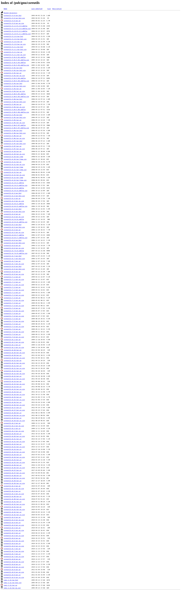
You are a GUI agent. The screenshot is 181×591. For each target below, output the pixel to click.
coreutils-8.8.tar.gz (12, 559)
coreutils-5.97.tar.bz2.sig (15, 143)
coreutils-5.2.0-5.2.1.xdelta (15, 31)
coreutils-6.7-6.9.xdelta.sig (15, 253)
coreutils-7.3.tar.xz (12, 303)
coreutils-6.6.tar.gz (12, 245)
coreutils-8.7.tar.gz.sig (14, 551)
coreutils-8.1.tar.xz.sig (14, 347)
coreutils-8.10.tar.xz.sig (14, 358)
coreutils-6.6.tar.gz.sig (14, 248)
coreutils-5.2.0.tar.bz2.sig (15, 39)
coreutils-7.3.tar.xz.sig (14, 305)
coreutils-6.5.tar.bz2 (12, 224)
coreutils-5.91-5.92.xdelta (15, 57)
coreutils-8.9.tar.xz (12, 575)
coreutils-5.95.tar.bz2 (13, 115)
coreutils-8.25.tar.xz (12, 460)
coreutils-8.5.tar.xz (12, 533)
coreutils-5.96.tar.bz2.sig (15, 133)
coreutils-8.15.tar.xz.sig (14, 400)
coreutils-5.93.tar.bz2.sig (15, 86)
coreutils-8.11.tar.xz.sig (14, 368)
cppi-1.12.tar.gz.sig (12, 588)
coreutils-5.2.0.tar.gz (13, 41)
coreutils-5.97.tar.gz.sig (14, 149)
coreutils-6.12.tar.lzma (13, 177)
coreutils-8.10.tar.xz (12, 355)
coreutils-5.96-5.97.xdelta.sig (16, 128)
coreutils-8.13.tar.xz (12, 386)
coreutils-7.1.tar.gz (12, 277)
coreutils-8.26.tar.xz (12, 465)
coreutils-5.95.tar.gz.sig (14, 122)
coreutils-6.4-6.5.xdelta (14, 203)
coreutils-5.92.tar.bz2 (13, 68)
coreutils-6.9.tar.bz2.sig (14, 269)
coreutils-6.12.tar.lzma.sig (15, 180)
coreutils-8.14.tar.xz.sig (14, 394)
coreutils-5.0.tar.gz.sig (14, 23)
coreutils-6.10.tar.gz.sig (14, 154)
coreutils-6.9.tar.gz (12, 271)
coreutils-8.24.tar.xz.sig (14, 457)
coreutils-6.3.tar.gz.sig (14, 201)
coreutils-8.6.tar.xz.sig (14, 546)
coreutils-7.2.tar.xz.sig (14, 295)
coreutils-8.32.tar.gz (12, 507)
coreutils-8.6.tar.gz (12, 538)
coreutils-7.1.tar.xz (12, 282)
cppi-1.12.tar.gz (10, 585)
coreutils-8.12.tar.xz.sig (14, 379)
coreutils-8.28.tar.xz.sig (14, 478)
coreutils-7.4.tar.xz (12, 313)
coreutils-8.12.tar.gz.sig (14, 373)
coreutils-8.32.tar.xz (12, 512)
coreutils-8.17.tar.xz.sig (14, 410)
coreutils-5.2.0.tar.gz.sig (15, 44)
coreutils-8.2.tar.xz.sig (14, 431)
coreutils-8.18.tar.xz (12, 413)
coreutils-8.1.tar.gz (12, 339)
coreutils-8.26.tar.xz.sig (14, 467)
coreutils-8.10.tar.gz (12, 350)
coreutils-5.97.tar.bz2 (13, 141)
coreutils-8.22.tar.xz (12, 444)
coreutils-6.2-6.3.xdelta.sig (15, 185)
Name (5, 9)
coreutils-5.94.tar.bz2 (13, 99)
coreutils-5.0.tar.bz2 (12, 15)
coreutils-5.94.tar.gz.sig (14, 107)
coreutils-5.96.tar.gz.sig (14, 138)
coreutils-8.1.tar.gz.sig (14, 342)
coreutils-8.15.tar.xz (12, 397)
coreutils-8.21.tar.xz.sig (14, 441)
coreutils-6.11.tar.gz (12, 162)
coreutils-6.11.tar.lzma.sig (15, 170)
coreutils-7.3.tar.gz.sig (14, 300)
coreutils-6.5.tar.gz (12, 230)
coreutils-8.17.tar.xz (12, 407)
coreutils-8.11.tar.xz (12, 366)
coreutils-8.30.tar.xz (12, 496)
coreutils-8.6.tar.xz (12, 543)
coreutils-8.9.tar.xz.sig (14, 577)
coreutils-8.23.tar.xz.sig (14, 452)
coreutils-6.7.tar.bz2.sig (14, 258)
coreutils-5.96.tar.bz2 (13, 130)
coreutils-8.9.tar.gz (12, 569)
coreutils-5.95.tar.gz (12, 120)
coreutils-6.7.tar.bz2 (12, 256)
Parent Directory (10, 13)
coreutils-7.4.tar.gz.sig (14, 311)
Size (49, 9)
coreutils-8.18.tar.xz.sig (14, 415)
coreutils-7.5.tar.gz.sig (14, 321)
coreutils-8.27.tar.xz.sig (14, 473)
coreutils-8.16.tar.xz (12, 402)
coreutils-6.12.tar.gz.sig (14, 175)
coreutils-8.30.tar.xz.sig (14, 499)
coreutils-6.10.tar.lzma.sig (15, 159)
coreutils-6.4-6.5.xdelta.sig (15, 206)
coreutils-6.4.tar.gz (12, 214)
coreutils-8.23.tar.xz (12, 449)
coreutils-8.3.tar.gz (12, 486)
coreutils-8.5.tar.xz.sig (14, 535)
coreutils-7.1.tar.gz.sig (14, 279)
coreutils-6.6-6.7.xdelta (14, 235)
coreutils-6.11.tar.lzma (13, 167)
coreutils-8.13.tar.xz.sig (14, 389)
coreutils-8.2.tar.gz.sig (14, 426)
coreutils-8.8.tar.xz (12, 564)
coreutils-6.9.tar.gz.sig (14, 274)
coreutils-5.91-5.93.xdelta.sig (16, 65)
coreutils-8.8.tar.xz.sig (14, 567)
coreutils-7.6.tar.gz (12, 329)
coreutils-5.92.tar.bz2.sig (15, 70)
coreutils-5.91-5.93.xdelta (15, 62)
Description (57, 9)
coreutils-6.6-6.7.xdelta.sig (15, 237)
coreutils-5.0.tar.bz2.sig (14, 18)
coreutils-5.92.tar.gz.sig (14, 75)
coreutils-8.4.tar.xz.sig (14, 525)
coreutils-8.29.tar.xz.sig (14, 483)
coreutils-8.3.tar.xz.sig (14, 494)
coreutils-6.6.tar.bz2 (12, 240)
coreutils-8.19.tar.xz (12, 418)
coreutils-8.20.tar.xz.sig (14, 436)
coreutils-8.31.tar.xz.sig (14, 504)
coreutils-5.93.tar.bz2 (13, 83)
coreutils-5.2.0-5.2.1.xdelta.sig (17, 34)
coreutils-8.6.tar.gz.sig (14, 541)
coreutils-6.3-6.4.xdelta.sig (15, 190)
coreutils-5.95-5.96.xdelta (15, 109)
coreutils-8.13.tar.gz (12, 381)
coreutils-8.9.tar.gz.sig (14, 572)
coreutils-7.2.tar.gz (12, 287)
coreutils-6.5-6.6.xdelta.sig (15, 222)
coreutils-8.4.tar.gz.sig (14, 520)
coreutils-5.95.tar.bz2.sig (15, 117)
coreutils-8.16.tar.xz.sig (14, 405)
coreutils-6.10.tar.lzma (13, 156)
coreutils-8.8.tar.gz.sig (14, 562)
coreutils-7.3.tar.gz (12, 298)
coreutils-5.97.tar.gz (12, 146)
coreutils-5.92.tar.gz (12, 73)
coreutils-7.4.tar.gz (12, 308)
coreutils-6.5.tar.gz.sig (14, 232)
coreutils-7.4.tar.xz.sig (14, 316)
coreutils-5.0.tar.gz (12, 21)
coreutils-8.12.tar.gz (12, 371)
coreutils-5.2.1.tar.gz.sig (15, 55)
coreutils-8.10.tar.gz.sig (14, 352)
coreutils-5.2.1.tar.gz (13, 52)
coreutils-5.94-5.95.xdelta (15, 94)
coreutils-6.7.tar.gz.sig (14, 264)
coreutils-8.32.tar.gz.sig (14, 509)
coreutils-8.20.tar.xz (12, 433)
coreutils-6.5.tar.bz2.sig (14, 227)
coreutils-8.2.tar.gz (12, 423)
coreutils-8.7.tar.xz (12, 554)
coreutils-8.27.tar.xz (12, 470)
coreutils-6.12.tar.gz (12, 172)
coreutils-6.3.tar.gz (12, 198)
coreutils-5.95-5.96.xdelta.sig (16, 112)
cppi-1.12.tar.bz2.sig (12, 582)
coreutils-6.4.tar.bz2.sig (14, 211)
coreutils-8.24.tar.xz (12, 454)
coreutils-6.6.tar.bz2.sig (14, 243)
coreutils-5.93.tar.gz (12, 88)
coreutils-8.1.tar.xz (12, 345)
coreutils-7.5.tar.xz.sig (14, 326)
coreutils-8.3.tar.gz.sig (14, 488)
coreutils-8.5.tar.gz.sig (14, 530)
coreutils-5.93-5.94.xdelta (15, 78)
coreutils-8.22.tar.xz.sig (14, 447)
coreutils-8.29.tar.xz (12, 481)
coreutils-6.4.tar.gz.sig (14, 217)
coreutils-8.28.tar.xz (12, 475)
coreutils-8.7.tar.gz (12, 548)
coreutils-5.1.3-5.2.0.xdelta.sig (17, 28)
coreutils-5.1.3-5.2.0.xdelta (15, 26)
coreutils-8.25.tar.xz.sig (14, 462)
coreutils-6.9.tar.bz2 (12, 266)
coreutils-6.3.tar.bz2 (12, 193)
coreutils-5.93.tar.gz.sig (14, 91)
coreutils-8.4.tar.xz (12, 522)
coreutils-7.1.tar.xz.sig (14, 285)
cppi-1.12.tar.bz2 (11, 580)
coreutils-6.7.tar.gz (12, 261)
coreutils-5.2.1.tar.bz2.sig (15, 49)
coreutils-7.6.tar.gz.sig (14, 332)
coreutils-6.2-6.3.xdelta (14, 183)
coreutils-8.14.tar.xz (12, 392)
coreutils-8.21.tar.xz (12, 439)
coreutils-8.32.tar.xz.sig (14, 515)
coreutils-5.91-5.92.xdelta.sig (16, 60)
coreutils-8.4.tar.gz (12, 517)
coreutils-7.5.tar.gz (12, 318)
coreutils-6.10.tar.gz (12, 151)
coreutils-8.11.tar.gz (12, 360)
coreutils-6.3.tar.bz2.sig (14, 196)
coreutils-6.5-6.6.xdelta (14, 219)
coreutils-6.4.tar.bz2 (12, 209)
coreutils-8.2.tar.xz (12, 428)
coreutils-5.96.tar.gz (12, 136)
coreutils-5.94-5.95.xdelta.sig (16, 96)
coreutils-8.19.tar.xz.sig (14, 420)
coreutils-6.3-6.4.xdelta (14, 188)
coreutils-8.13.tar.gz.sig (14, 384)
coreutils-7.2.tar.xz (12, 292)
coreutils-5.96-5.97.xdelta (15, 125)
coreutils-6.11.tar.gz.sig (14, 164)
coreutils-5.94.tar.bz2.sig (15, 102)
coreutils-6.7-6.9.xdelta (14, 251)
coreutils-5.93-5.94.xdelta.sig (16, 81)
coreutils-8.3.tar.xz (12, 491)
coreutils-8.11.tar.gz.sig (14, 363)
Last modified (36, 9)
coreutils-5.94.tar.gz (12, 104)
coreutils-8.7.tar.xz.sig (14, 556)
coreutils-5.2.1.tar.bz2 (13, 47)
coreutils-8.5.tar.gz (12, 528)
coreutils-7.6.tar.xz (12, 334)
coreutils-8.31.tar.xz (12, 501)
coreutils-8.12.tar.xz (12, 376)
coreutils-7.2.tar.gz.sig (14, 290)
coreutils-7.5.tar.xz (12, 324)
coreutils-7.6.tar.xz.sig (14, 337)
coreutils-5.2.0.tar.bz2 (13, 36)
